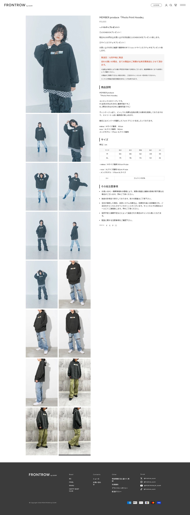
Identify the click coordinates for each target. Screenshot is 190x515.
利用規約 (115, 485)
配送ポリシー (116, 492)
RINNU (71, 486)
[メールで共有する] (116, 225)
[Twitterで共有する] (110, 225)
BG (70, 479)
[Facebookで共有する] (107, 225)
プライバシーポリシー (120, 488)
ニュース (96, 479)
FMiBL (71, 482)
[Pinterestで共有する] (113, 225)
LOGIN (156, 5)
